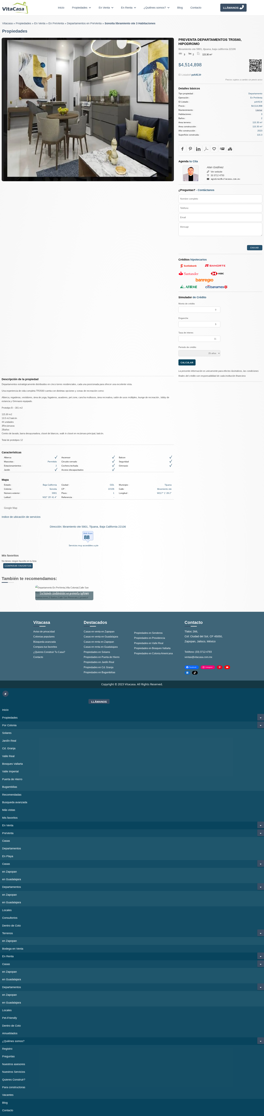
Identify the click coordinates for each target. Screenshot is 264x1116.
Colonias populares (44, 636)
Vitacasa (7, 23)
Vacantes (7, 1094)
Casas (6, 840)
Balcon (122, 457)
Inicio (61, 7)
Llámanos (231, 7)
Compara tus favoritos (45, 647)
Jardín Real (9, 740)
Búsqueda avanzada (44, 642)
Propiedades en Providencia (149, 638)
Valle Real (8, 756)
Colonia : (8, 489)
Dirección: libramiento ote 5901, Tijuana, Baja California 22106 (88, 526)
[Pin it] (190, 148)
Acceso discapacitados (72, 470)
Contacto (195, 7)
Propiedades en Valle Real (148, 643)
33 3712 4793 (217, 175)
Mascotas (8, 461)
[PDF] (206, 148)
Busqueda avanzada (14, 802)
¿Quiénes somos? (155, 7)
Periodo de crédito (187, 347)
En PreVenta (56, 23)
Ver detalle (64, 592)
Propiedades (79, 7)
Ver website (216, 171)
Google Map (10, 508)
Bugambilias (9, 786)
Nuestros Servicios (13, 1071)
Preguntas (8, 1056)
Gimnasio (123, 465)
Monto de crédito (186, 303)
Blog (180, 7)
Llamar (259, 110)
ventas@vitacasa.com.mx (198, 657)
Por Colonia (9, 725)
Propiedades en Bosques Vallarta (152, 648)
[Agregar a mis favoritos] (214, 148)
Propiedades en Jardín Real (99, 662)
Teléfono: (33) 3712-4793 (198, 652)
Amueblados (9, 1033)
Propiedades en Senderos (148, 633)
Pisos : (64, 493)
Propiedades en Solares (97, 652)
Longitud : (123, 493)
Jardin (7, 470)
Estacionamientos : (13, 465)
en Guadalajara (11, 879)
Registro (7, 1048)
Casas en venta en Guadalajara (101, 636)
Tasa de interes (185, 332)
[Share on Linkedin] (198, 148)
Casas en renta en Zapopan (99, 642)
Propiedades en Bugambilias (99, 672)
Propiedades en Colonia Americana (153, 653)
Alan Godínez (215, 167)
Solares (6, 732)
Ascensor (65, 457)
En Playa (7, 856)
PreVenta (7, 833)
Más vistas (8, 809)
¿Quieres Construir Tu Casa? (49, 652)
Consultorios (9, 917)
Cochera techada (69, 465)
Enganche (183, 318)
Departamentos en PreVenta (84, 23)
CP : (63, 489)
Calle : (122, 489)
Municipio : (124, 485)
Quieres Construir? (13, 1079)
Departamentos (11, 848)
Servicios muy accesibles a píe (83, 545)
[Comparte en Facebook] (182, 148)
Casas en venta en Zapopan (99, 631)
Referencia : (67, 497)
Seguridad (124, 461)
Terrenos (7, 933)
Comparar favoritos (18, 566)
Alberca (7, 457)
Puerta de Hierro (12, 779)
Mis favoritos (10, 817)
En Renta (126, 7)
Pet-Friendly (9, 1017)
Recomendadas (11, 794)
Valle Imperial (10, 771)
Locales (7, 910)
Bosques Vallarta (12, 763)
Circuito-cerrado (69, 461)
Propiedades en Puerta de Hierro (101, 657)
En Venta (104, 7)
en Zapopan (9, 871)
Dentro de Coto (11, 925)
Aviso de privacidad (44, 631)
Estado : (8, 485)
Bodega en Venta (12, 948)
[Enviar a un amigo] (222, 148)
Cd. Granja (8, 748)
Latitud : (8, 497)
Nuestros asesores (13, 1064)
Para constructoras (13, 1087)
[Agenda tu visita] (230, 148)
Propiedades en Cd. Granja (98, 667)
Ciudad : (65, 485)
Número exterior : (12, 493)
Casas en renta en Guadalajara (101, 647)
